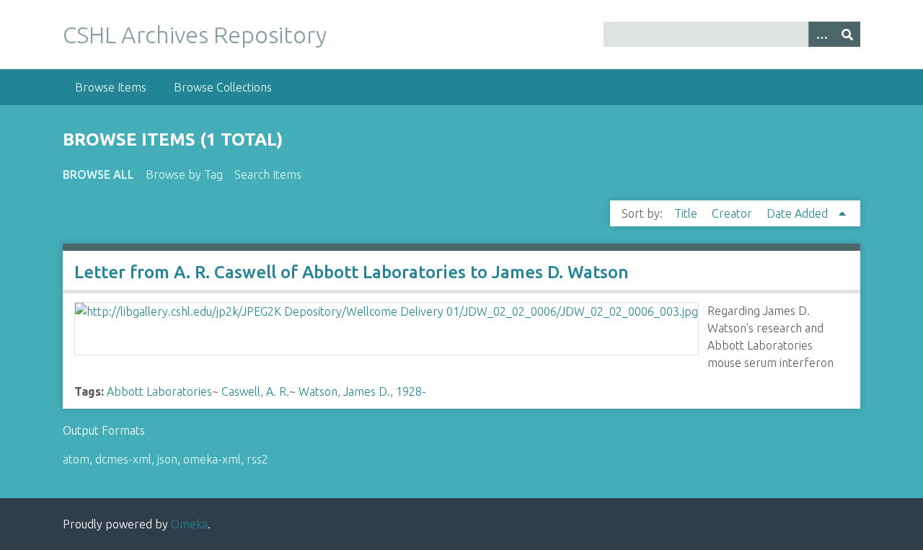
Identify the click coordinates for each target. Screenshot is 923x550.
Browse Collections (223, 87)
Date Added (799, 213)
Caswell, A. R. (255, 391)
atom (76, 459)
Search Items (267, 174)
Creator (733, 213)
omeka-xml (212, 459)
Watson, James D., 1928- (362, 391)
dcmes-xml (123, 459)
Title (687, 213)
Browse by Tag (184, 174)
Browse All (98, 174)
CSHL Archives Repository (195, 35)
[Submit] (847, 34)
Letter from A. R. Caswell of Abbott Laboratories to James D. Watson (351, 272)
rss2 (257, 459)
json (167, 459)
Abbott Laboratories (159, 391)
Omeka (189, 524)
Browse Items (110, 87)
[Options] (821, 34)
